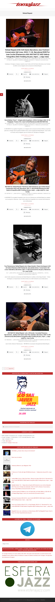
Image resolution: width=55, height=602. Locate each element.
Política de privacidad (14, 599)
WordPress (43, 599)
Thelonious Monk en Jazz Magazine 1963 (21, 465)
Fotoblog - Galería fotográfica (15, 60)
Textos (46, 273)
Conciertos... (40, 273)
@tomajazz (8, 441)
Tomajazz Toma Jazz (12, 442)
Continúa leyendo (27, 68)
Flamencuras (9, 58)
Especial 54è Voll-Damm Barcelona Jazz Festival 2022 (36, 58)
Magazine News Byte (31, 599)
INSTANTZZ (32, 60)
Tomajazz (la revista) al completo (27, 274)
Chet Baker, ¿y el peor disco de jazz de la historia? (23, 450)
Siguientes (11, 368)
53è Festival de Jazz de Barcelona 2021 (26, 273)
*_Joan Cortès (18, 58)
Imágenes (26, 60)
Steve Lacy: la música (17, 457)
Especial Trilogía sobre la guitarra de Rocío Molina (36, 123)
